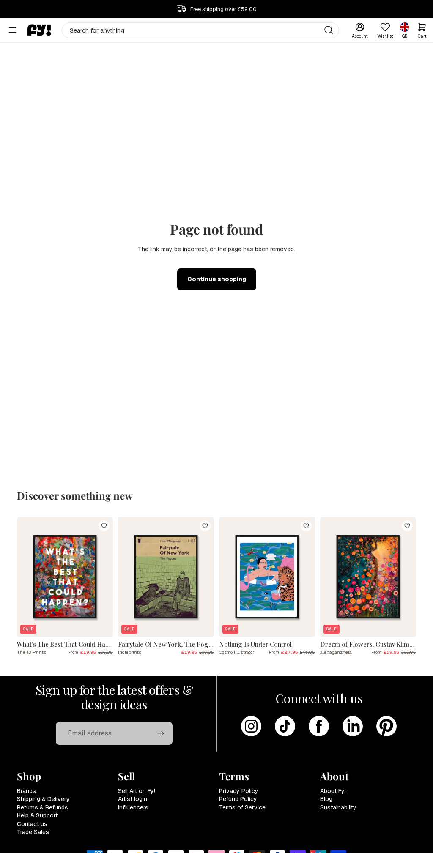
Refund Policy (238, 799)
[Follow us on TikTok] (285, 726)
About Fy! (333, 791)
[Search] (328, 30)
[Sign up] (161, 733)
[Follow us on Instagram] (251, 726)
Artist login (132, 799)
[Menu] (12, 30)
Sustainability (338, 807)
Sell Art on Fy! (136, 791)
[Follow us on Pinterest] (386, 726)
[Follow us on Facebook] (319, 726)
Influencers (133, 807)
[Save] (104, 525)
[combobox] (200, 30)
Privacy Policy (238, 791)
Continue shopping (216, 279)
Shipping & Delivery (43, 799)
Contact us (32, 824)
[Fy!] (39, 30)
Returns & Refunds (42, 807)
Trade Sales (33, 832)
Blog (326, 799)
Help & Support (37, 815)
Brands (26, 791)
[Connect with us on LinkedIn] (353, 726)
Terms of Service (242, 807)
